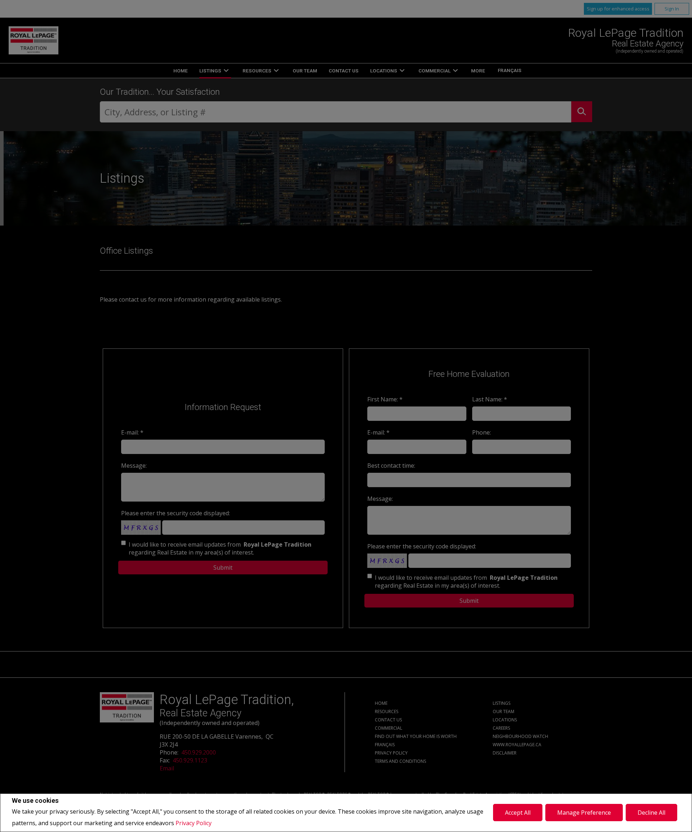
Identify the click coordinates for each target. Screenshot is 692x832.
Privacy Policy (194, 823)
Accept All (518, 813)
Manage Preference (584, 813)
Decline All (651, 813)
